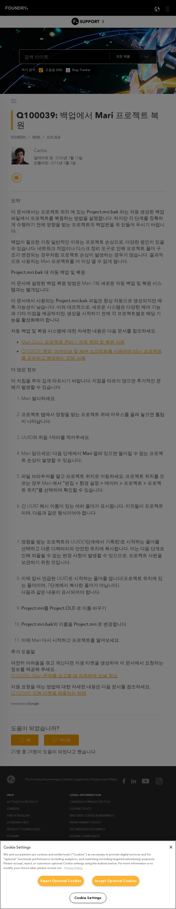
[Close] (171, 847)
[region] (88, 875)
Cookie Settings (88, 898)
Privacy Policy (73, 868)
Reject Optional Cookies (61, 881)
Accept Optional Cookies (116, 881)
